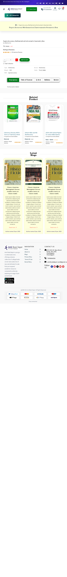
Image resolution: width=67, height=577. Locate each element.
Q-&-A (38, 80)
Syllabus (47, 80)
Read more (12, 227)
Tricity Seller (42, 70)
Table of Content (26, 80)
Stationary (42, 67)
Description (13, 80)
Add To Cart (24, 60)
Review (56, 80)
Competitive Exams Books (10, 136)
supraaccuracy (12, 73)
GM (10, 70)
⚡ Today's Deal (31, 9)
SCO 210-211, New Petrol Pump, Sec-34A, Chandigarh (17, 1)
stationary (11, 67)
